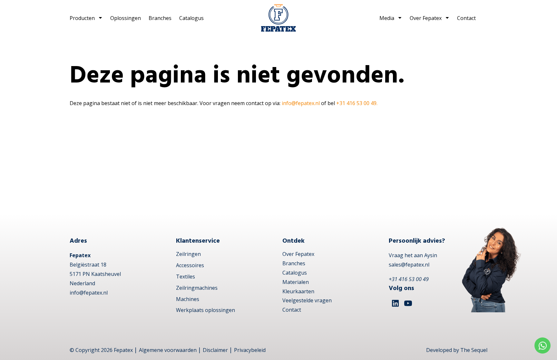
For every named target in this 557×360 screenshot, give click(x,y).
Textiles (185, 276)
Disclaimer (215, 350)
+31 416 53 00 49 (409, 279)
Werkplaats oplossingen (205, 310)
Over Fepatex (426, 18)
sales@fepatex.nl (409, 264)
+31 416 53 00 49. (356, 103)
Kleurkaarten (298, 291)
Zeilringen (188, 254)
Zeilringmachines (197, 287)
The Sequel (473, 350)
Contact (466, 18)
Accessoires (190, 265)
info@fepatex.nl (301, 103)
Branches (160, 18)
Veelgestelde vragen (307, 300)
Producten (82, 18)
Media (386, 18)
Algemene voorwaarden (168, 350)
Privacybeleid (250, 350)
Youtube (408, 303)
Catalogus (191, 18)
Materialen (295, 282)
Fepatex (123, 350)
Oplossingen (125, 18)
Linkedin (395, 303)
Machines (187, 299)
